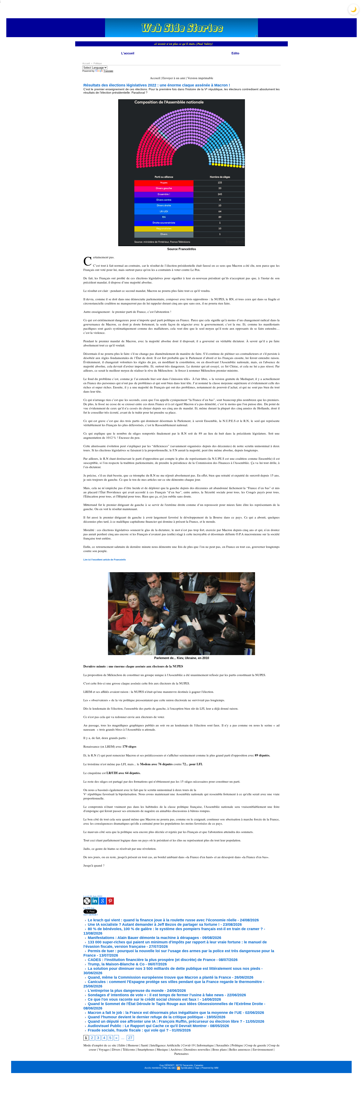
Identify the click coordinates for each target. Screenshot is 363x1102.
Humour (133, 1045)
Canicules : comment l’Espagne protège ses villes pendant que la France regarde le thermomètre (174, 982)
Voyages (104, 1049)
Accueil (86, 63)
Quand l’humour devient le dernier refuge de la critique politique (145, 1017)
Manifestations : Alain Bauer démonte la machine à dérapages (143, 938)
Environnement (263, 1049)
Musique (162, 1049)
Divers (116, 1049)
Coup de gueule (255, 1045)
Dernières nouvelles (197, 1049)
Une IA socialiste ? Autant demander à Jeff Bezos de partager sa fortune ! (153, 924)
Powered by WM (209, 1068)
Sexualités (222, 1045)
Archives (176, 1049)
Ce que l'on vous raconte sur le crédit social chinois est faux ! (143, 999)
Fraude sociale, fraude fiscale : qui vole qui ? (127, 1030)
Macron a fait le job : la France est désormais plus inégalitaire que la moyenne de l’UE (164, 1013)
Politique (97, 63)
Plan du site (169, 1068)
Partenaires (181, 1053)
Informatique (205, 1045)
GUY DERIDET (90, 915)
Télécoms (129, 1049)
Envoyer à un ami (173, 78)
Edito (235, 53)
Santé (144, 1045)
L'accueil (127, 53)
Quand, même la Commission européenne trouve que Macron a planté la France (159, 977)
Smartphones (145, 1049)
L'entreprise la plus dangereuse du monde (125, 990)
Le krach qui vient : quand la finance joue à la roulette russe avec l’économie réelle (162, 920)
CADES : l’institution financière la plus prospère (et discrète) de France (151, 960)
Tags (197, 1068)
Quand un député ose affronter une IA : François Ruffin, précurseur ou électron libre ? (164, 1021)
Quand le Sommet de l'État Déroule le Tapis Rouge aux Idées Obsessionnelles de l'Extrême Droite (175, 1004)
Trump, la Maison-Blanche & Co (116, 964)
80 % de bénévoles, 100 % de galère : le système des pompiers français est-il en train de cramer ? (175, 929)
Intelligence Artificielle (165, 1045)
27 (130, 1038)
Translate (108, 71)
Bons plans (219, 1049)
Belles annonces (239, 1049)
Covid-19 (189, 1045)
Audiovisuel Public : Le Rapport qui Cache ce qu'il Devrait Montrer (147, 1026)
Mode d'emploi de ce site (99, 1045)
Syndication (187, 1068)
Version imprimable (200, 78)
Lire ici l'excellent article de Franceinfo (104, 559)
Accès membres (153, 1068)
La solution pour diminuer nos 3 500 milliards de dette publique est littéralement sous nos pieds (173, 968)
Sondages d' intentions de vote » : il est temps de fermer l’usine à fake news (155, 995)
